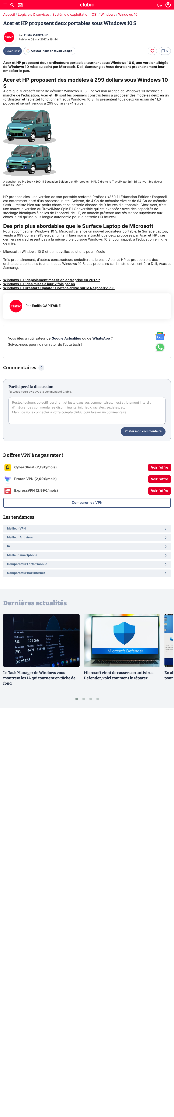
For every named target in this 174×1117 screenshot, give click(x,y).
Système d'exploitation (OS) (75, 14)
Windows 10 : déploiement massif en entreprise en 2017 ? (51, 280)
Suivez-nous (12, 51)
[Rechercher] (12, 6)
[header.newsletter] (20, 6)
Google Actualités (66, 338)
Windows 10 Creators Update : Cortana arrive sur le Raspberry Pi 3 (59, 288)
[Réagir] (152, 51)
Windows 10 (128, 14)
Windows (108, 14)
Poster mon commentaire (143, 431)
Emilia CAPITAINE (36, 35)
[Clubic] (87, 5)
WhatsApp (101, 338)
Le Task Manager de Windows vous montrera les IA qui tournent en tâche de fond (39, 678)
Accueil (9, 14)
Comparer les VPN (87, 502)
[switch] (159, 5)
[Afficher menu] (5, 5)
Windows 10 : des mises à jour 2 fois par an (39, 284)
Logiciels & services (33, 14)
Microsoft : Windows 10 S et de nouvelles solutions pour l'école (54, 251)
